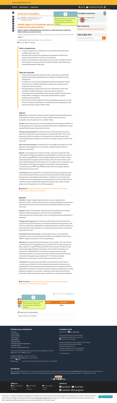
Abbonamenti (15, 339)
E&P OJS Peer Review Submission (20, 343)
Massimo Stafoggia (23, 34)
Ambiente (25, 20)
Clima (30, 20)
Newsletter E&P (15, 345)
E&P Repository (15, 341)
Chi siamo (14, 332)
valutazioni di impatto (40, 284)
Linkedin (66, 390)
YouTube (79, 387)
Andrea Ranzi (58, 34)
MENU (15, 7)
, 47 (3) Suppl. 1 (29, 17)
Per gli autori (15, 338)
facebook (66, 387)
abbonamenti (77, 371)
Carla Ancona (48, 34)
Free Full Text (82, 19)
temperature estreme (26, 284)
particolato (64, 281)
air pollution (45, 188)
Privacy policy (15, 334)
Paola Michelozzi (68, 34)
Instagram (78, 390)
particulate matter (55, 188)
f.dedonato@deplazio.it (45, 40)
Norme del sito (15, 336)
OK (100, 396)
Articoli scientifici (28, 13)
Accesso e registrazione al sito (20, 347)
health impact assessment (36, 191)
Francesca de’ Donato (36, 34)
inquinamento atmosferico (52, 281)
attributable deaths (34, 188)
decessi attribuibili (37, 281)
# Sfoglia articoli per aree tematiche (90, 29)
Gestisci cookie (107, 396)
